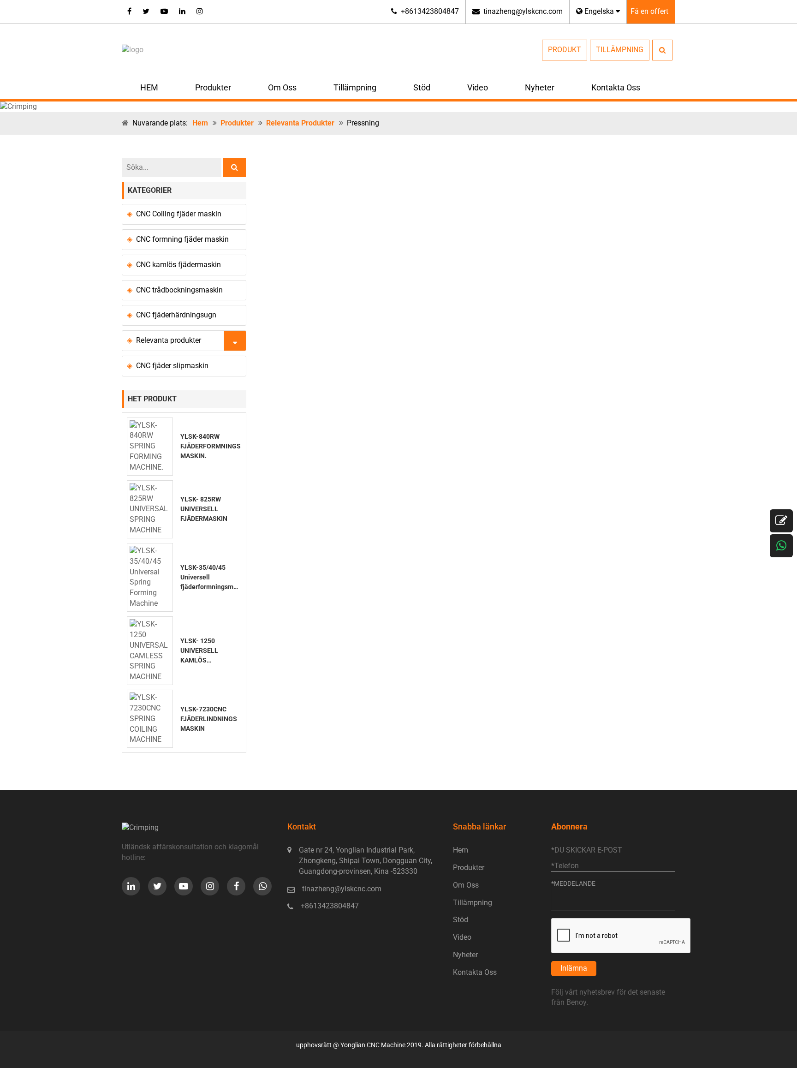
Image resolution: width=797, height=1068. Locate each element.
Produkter (213, 87)
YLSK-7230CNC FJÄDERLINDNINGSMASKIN (208, 718)
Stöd (421, 87)
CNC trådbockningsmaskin (179, 290)
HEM (149, 87)
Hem (200, 123)
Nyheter (539, 87)
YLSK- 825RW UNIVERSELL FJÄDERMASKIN (203, 508)
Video (477, 87)
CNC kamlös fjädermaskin (178, 264)
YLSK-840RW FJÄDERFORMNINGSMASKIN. (210, 446)
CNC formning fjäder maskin (182, 239)
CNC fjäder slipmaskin (172, 365)
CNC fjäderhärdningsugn (176, 314)
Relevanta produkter (300, 123)
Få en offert (649, 11)
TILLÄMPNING (619, 49)
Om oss (282, 87)
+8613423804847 (430, 11)
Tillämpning (354, 87)
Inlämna (573, 968)
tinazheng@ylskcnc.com (523, 11)
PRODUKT (564, 49)
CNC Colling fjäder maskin (178, 213)
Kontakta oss (615, 87)
